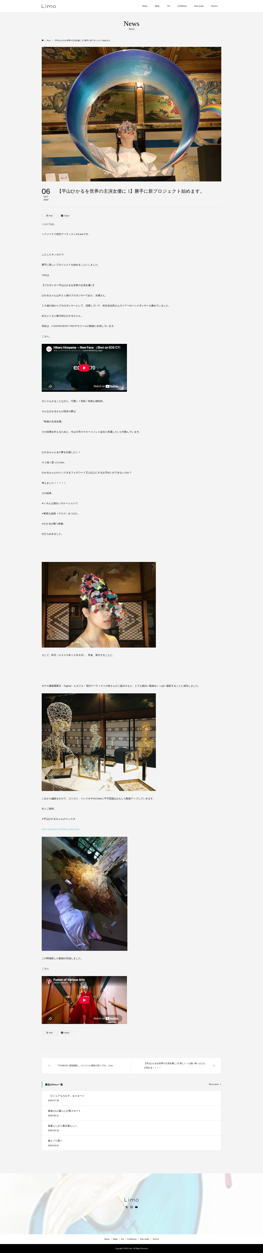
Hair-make (198, 6)
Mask (157, 6)
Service (214, 6)
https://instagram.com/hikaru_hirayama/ (60, 829)
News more (214, 1084)
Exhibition (182, 6)
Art (168, 6)
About (144, 6)
